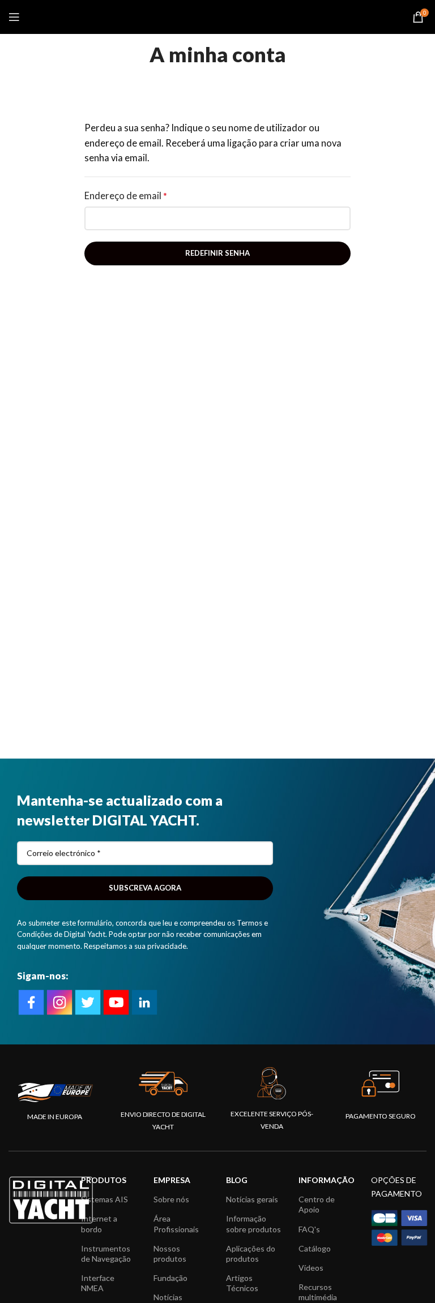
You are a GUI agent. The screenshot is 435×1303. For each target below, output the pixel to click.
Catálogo (314, 1248)
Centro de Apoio (316, 1204)
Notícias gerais (252, 1199)
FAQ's (309, 1229)
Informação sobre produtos (253, 1223)
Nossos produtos (169, 1253)
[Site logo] (217, 16)
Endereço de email (125, 195)
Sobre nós (171, 1199)
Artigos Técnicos (242, 1283)
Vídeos (310, 1267)
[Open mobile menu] (14, 17)
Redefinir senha (217, 252)
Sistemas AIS (104, 1199)
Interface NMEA (97, 1283)
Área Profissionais (176, 1223)
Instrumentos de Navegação (106, 1253)
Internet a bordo (99, 1223)
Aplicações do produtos (250, 1253)
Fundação (170, 1278)
